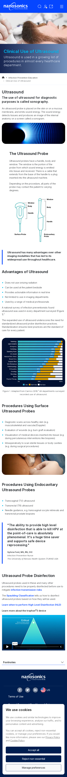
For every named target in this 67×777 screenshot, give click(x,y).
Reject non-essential (33, 758)
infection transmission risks (26, 589)
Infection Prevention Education (23, 78)
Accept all (33, 750)
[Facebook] (19, 690)
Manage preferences (33, 767)
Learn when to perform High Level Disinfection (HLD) (31, 604)
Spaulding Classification (20, 595)
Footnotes (9, 662)
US (48, 690)
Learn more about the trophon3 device (24, 610)
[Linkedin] (35, 690)
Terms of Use (15, 696)
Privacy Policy (52, 737)
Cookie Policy (17, 740)
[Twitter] (27, 690)
